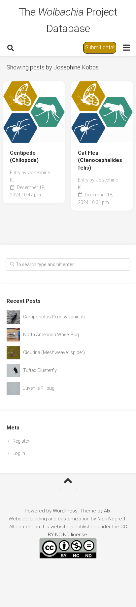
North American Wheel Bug (51, 334)
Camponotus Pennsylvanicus (54, 316)
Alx (107, 511)
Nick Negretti (111, 519)
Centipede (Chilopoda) (24, 157)
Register (21, 441)
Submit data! (99, 47)
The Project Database (68, 20)
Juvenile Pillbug (38, 388)
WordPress (65, 511)
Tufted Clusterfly (40, 370)
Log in (19, 453)
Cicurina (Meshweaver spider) (54, 352)
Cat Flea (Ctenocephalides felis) (100, 160)
